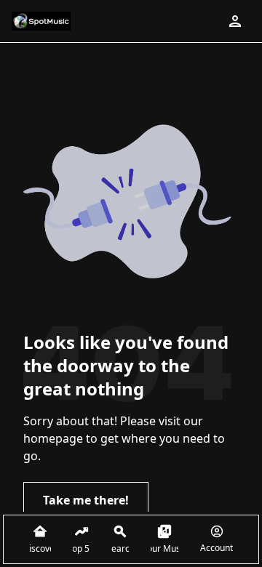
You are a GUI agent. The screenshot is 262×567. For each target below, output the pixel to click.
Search (120, 548)
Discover (40, 548)
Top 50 (81, 548)
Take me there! (86, 500)
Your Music (164, 548)
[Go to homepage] (41, 21)
